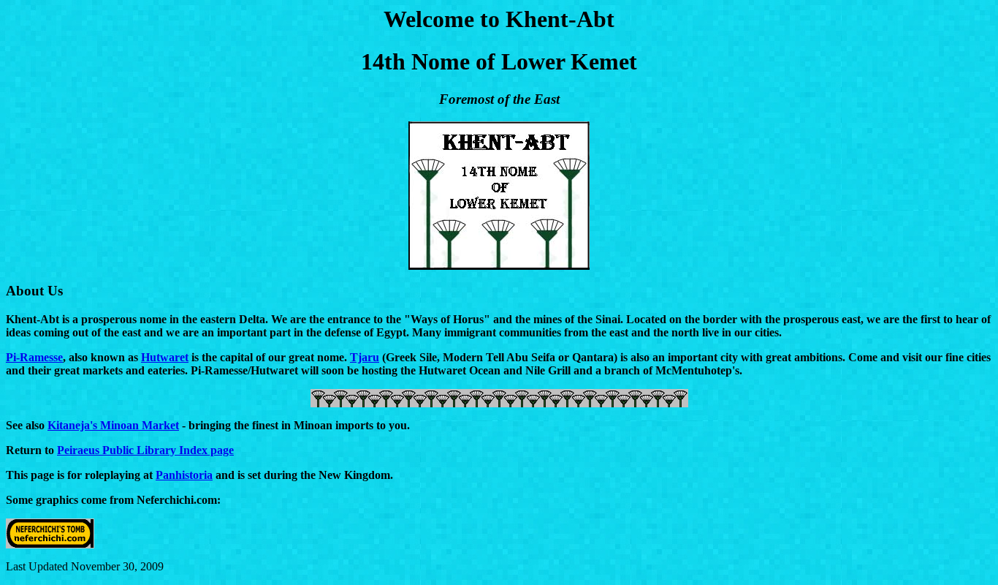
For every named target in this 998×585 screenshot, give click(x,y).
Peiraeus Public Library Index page (145, 450)
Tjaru (364, 357)
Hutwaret (164, 357)
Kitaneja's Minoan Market (113, 425)
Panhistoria (184, 475)
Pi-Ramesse (34, 357)
